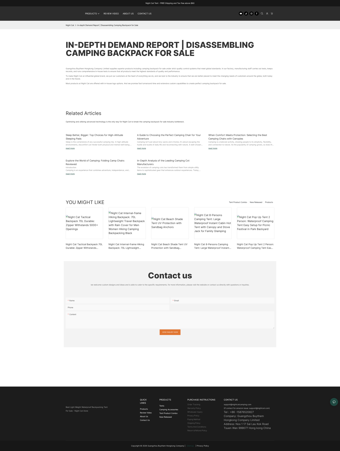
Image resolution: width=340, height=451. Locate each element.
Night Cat (70, 25)
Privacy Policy (193, 415)
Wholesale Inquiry (194, 412)
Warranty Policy (194, 408)
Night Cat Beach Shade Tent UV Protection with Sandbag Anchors (169, 246)
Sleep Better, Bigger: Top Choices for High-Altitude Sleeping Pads (94, 137)
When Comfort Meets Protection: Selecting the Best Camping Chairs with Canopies (237, 137)
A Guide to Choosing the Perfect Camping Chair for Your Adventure (169, 137)
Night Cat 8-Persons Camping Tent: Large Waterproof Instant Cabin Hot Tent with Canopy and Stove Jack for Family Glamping (212, 246)
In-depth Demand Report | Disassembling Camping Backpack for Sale (107, 25)
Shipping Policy (193, 423)
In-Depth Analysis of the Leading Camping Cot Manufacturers (163, 162)
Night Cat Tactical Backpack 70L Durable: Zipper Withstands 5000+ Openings (84, 246)
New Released (256, 202)
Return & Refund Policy (197, 430)
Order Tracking (193, 404)
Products (269, 202)
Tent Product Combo (238, 202)
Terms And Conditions (196, 427)
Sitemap (191, 446)
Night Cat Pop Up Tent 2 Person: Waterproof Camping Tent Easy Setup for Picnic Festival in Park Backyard (255, 246)
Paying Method (193, 419)
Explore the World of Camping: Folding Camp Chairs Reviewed (95, 162)
